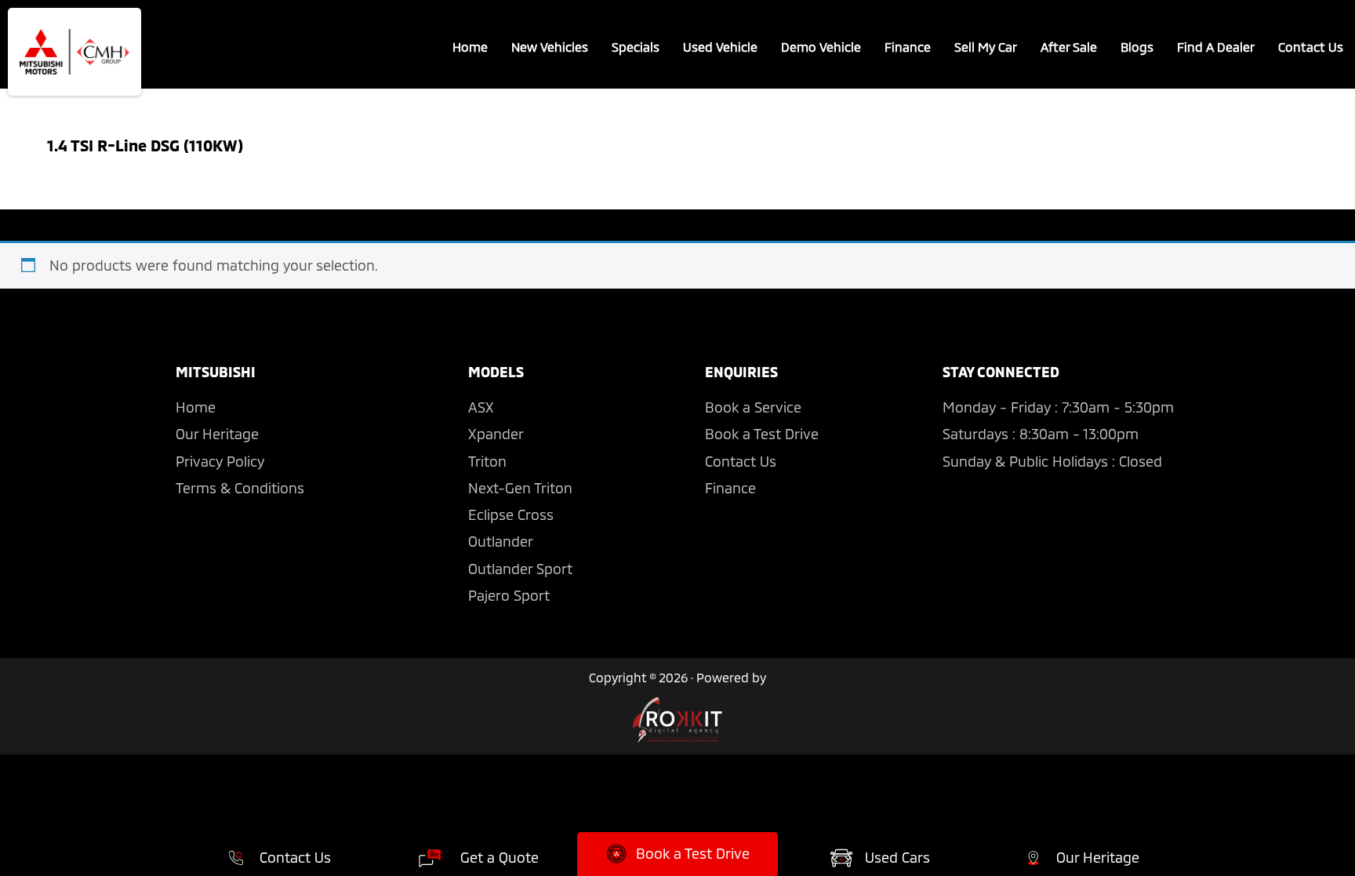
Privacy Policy (220, 461)
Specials (635, 46)
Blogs (1137, 46)
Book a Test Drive (762, 433)
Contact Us (1310, 46)
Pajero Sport (509, 595)
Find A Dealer (1216, 46)
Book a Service (753, 407)
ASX (481, 407)
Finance (908, 46)
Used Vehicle (720, 46)
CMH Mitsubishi (74, 51)
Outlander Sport (520, 568)
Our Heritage (217, 433)
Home (470, 46)
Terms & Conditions (240, 487)
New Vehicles (549, 46)
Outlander (500, 541)
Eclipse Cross (511, 514)
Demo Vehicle (821, 46)
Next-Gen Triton (520, 487)
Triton (487, 461)
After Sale (1069, 46)
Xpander (496, 433)
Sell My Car (985, 46)
